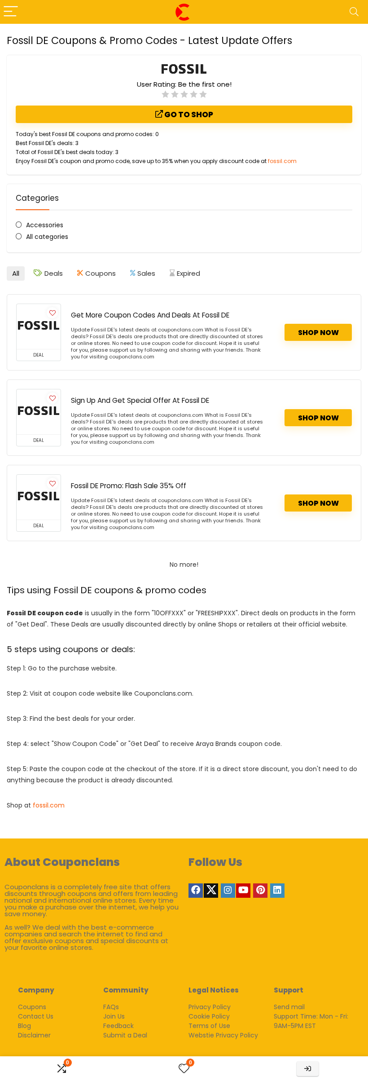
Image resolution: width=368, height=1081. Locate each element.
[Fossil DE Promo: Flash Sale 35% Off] (39, 497)
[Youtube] (243, 890)
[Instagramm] (228, 890)
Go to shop (188, 114)
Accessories (44, 225)
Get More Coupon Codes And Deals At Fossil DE (150, 315)
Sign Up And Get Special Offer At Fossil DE (140, 400)
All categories (47, 236)
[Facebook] (195, 890)
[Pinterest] (260, 890)
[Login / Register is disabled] (308, 1068)
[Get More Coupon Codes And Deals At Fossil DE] (39, 326)
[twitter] (211, 890)
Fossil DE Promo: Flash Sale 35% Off (128, 485)
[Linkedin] (277, 890)
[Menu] (11, 12)
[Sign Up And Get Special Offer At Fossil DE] (39, 411)
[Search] (354, 12)
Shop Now (318, 332)
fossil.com (282, 161)
